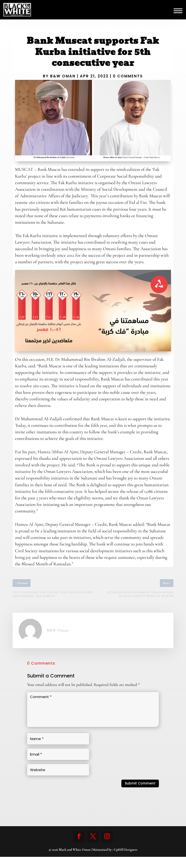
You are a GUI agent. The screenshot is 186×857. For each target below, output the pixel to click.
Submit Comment (140, 783)
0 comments (128, 76)
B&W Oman (63, 76)
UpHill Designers (125, 850)
